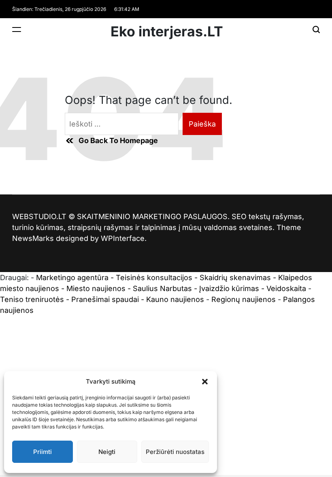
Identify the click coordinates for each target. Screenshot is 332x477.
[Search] (316, 29)
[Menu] (16, 29)
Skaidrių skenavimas (235, 277)
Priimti (42, 452)
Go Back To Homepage (118, 140)
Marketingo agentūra (72, 277)
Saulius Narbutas (162, 288)
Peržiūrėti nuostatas (175, 452)
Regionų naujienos (243, 299)
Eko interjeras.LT (167, 31)
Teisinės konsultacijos (154, 277)
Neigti (106, 452)
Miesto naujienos (96, 288)
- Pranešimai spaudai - (106, 299)
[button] (205, 382)
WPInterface (123, 238)
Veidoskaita (286, 288)
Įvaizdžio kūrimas (229, 288)
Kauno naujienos (175, 299)
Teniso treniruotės (32, 299)
